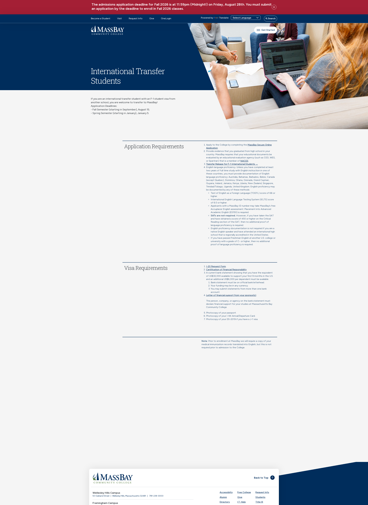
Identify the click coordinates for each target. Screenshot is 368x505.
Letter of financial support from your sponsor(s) (231, 295)
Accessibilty (226, 492)
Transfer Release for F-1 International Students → (232, 164)
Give (151, 18)
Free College (244, 492)
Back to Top (261, 477)
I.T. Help (241, 502)
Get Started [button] (268, 30)
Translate (224, 17)
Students (260, 497)
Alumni (223, 497)
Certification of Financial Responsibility (226, 269)
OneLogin (166, 18)
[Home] (137, 477)
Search (271, 18)
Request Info (135, 18)
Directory (225, 502)
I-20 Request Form (216, 266)
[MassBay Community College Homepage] (107, 30)
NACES (244, 160)
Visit (119, 18)
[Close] (274, 7)
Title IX (259, 502)
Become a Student (100, 18)
